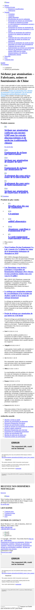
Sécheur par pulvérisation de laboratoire (16, 421)
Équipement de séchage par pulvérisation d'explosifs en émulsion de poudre (20, 21)
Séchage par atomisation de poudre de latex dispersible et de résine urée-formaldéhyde (21, 43)
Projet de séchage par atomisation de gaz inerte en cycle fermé (18, 314)
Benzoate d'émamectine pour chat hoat (15, 430)
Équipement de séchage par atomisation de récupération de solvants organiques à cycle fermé (21, 29)
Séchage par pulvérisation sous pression (15, 548)
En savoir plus (8, 147)
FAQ (5, 58)
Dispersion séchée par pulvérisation (14, 436)
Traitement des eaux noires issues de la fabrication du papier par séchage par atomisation (19, 39)
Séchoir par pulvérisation (14, 545)
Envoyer (3, 493)
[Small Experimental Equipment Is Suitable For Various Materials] (9, 234)
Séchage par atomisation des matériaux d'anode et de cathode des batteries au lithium (19, 34)
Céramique (11, 14)
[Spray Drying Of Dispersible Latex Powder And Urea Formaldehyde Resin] (5, 157)
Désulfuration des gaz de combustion (19, 19)
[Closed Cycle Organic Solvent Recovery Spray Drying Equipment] (5, 165)
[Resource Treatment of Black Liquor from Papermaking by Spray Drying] (5, 173)
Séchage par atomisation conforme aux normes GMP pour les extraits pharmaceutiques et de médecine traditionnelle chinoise (19, 52)
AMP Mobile (8, 540)
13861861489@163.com (8, 529)
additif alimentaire (13, 17)
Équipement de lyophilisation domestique (16, 431)
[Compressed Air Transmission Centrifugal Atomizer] (10, 226)
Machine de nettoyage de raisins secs (15, 435)
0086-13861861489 (6, 527)
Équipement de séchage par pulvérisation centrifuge (16, 546)
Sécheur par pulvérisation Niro (18, 90)
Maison (6, 5)
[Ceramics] (9, 211)
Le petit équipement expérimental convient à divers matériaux (19, 238)
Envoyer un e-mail (6, 552)
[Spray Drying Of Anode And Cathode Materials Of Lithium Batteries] (5, 188)
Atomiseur (11, 15)
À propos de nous (9, 7)
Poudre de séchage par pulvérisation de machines (18, 426)
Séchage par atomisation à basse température (16, 91)
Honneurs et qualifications (16, 9)
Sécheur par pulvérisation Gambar (14, 425)
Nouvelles (7, 56)
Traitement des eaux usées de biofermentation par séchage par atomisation (21, 47)
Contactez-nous (9, 59)
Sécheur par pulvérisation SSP (13, 433)
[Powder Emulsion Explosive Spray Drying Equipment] (5, 150)
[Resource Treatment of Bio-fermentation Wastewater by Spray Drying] (5, 181)
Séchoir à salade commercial (12, 428)
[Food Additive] (9, 219)
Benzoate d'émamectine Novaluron (14, 423)
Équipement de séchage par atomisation (12, 542)
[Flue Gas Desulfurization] (9, 203)
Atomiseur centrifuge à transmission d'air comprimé (19, 231)
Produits (6, 12)
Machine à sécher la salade (12, 420)
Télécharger (11, 10)
